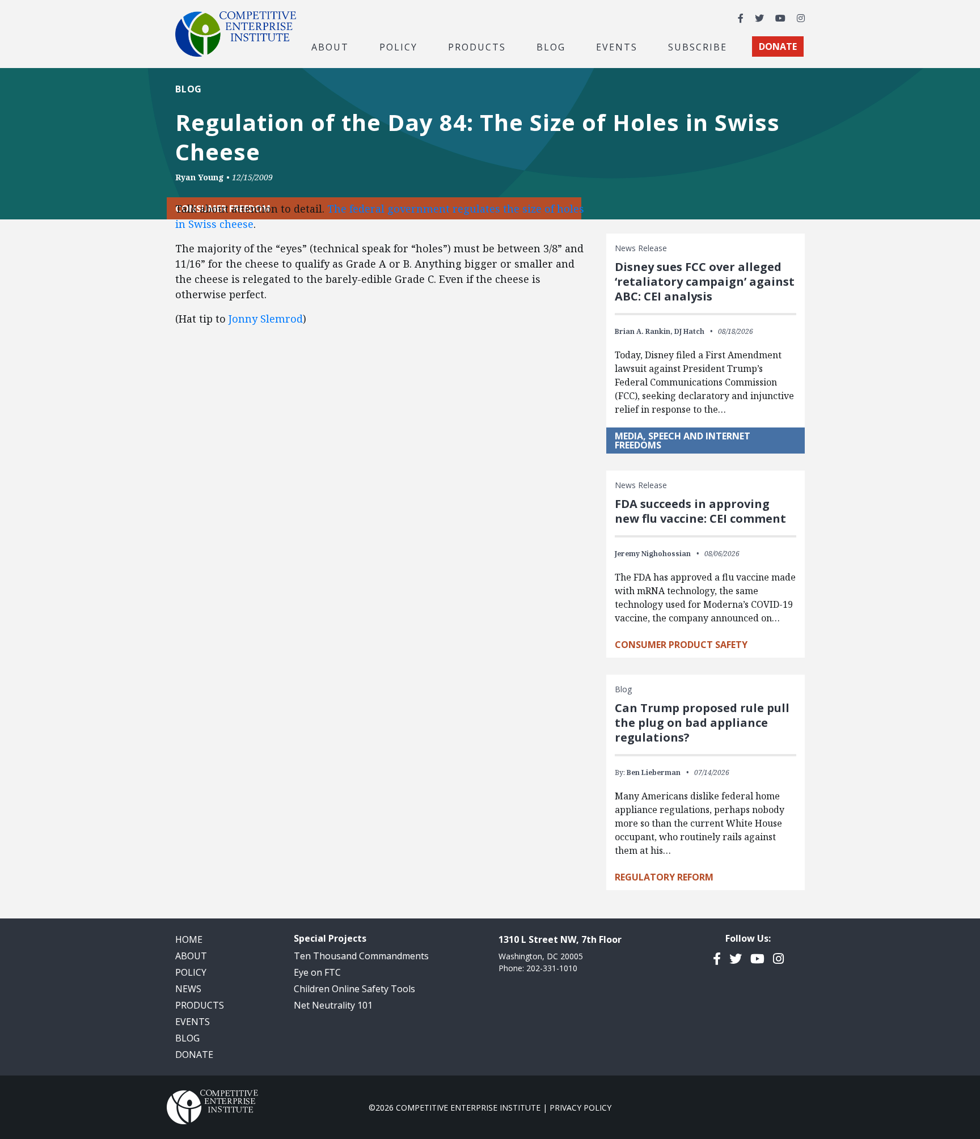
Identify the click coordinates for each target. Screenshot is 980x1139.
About (191, 956)
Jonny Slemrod (264, 318)
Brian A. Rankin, (644, 331)
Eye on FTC (317, 972)
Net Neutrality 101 (333, 1005)
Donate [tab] (778, 46)
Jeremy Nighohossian (653, 553)
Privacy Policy (580, 1107)
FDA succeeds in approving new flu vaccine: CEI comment (700, 511)
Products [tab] (477, 46)
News (188, 989)
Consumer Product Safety (681, 644)
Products (199, 1005)
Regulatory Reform (664, 877)
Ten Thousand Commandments (361, 956)
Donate (194, 1054)
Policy (190, 972)
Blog (551, 46)
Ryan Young (199, 177)
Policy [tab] (398, 46)
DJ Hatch (689, 331)
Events (616, 46)
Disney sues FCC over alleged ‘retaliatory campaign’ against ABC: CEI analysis (705, 281)
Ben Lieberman (654, 772)
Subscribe (697, 46)
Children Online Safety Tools (354, 989)
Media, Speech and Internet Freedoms (682, 440)
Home (188, 939)
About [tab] (330, 46)
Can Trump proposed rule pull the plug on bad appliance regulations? (702, 722)
